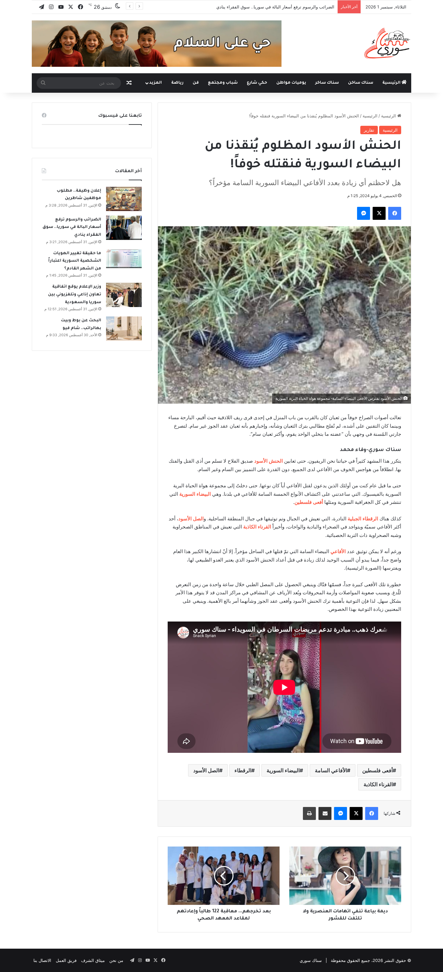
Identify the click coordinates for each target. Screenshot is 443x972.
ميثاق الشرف (93, 960)
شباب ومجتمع (223, 83)
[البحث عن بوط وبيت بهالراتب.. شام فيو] (124, 328)
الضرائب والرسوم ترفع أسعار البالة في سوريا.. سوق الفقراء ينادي (71, 227)
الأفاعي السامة (331, 770)
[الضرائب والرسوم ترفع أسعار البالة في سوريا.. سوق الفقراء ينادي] (124, 228)
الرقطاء (242, 770)
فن (196, 83)
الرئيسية (391, 83)
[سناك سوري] (387, 43)
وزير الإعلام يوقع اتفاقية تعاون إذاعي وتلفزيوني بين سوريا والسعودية (74, 294)
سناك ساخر (327, 83)
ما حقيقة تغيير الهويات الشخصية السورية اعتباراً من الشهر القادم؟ (275, 6)
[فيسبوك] (394, 213)
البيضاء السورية (283, 770)
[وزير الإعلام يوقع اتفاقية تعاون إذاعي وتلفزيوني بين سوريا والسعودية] (124, 295)
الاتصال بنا (42, 960)
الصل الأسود (206, 770)
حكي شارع (257, 83)
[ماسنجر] (363, 213)
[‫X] (379, 213)
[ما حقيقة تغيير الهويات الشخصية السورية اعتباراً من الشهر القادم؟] (124, 258)
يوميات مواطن (291, 83)
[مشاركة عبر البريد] (324, 813)
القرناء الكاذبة (378, 784)
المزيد (155, 83)
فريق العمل (66, 960)
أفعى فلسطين (377, 770)
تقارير (369, 130)
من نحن (116, 960)
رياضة (177, 83)
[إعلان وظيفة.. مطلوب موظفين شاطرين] (124, 199)
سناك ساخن (360, 83)
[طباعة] (309, 813)
